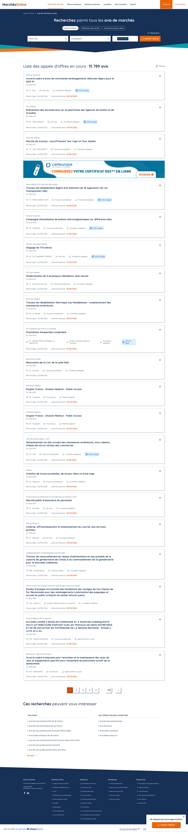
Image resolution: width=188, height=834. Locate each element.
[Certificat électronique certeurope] (94, 169)
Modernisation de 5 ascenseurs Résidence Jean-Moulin (57, 275)
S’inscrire (166, 4)
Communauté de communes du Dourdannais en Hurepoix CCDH (51, 497)
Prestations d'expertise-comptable (46, 332)
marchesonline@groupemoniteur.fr (34, 783)
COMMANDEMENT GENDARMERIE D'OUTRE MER (45, 553)
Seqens (29, 470)
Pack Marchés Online (89, 783)
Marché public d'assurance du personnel (49, 500)
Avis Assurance (106, 726)
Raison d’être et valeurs (61, 783)
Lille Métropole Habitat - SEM (37, 439)
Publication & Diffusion (89, 799)
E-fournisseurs (86, 795)
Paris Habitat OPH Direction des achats (42, 184)
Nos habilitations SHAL (89, 819)
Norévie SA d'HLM (33, 216)
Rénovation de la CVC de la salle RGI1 (47, 362)
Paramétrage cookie (60, 799)
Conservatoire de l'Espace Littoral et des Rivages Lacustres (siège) (53, 586)
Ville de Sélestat (32, 523)
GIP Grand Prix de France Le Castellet (41, 329)
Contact (133, 4)
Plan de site (142, 803)
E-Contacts (85, 807)
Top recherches (59, 815)
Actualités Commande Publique (149, 783)
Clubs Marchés (143, 791)
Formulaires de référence (147, 795)
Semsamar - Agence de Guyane (38, 654)
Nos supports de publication (91, 815)
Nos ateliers (142, 799)
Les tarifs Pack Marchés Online (92, 811)
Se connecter (180, 4)
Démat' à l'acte (87, 803)
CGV (55, 791)
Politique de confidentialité (62, 795)
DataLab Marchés (87, 791)
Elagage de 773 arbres (39, 247)
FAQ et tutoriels (144, 787)
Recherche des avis (116, 791)
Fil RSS (56, 803)
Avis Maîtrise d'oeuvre (108, 735)
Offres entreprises (74, 4)
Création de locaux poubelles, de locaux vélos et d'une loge (60, 473)
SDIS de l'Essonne (33, 75)
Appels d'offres (28, 13)
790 (109, 690)
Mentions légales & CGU (61, 787)
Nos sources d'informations (119, 787)
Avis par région (115, 795)
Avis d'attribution (59, 811)
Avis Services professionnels (111, 721)
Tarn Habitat (31, 106)
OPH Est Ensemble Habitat (36, 244)
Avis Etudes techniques (109, 731)
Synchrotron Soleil (33, 359)
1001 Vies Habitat (33, 138)
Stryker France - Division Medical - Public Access (54, 389)
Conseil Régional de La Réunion (38, 618)
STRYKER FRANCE (33, 386)
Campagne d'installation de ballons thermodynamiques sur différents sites (69, 219)
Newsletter (57, 807)
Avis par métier (115, 799)
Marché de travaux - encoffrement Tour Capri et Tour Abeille (61, 141)
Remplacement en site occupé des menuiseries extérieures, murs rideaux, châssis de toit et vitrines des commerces (68, 444)
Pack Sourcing (86, 787)
